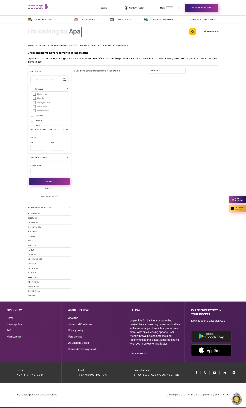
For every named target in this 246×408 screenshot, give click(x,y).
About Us (73, 318)
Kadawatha (122, 45)
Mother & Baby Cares (62, 45)
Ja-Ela (31, 250)
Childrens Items (87, 45)
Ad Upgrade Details (79, 342)
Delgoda (32, 273)
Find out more (138, 353)
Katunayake (33, 268)
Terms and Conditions (80, 324)
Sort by (155, 70)
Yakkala (32, 236)
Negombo (32, 232)
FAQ (9, 330)
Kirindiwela (34, 291)
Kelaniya (32, 254)
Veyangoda (33, 286)
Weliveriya (33, 282)
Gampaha (106, 45)
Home (31, 45)
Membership (14, 336)
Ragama (32, 241)
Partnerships (75, 336)
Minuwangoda (35, 259)
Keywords (35, 165)
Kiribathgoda (35, 227)
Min (31, 142)
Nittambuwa (34, 213)
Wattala (32, 245)
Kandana (32, 264)
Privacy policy (14, 324)
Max (52, 142)
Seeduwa (32, 295)
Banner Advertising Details (82, 349)
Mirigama (33, 277)
